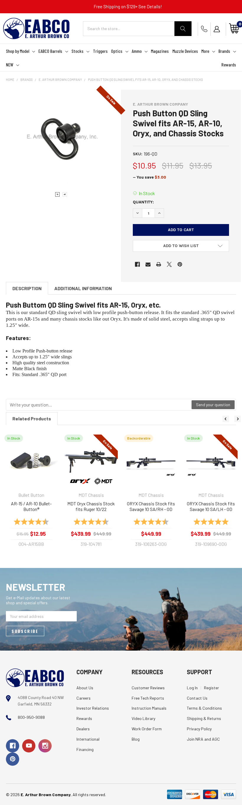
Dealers (83, 728)
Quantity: (143, 202)
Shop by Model (17, 51)
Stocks (77, 51)
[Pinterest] (179, 264)
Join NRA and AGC (203, 739)
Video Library (143, 718)
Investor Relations (92, 708)
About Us (84, 687)
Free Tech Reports (148, 698)
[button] (181, 246)
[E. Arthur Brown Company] (35, 677)
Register (211, 687)
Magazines (160, 51)
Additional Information (83, 288)
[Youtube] (28, 745)
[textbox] (99, 405)
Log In (192, 687)
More (205, 51)
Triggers (100, 51)
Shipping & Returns (204, 718)
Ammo (137, 51)
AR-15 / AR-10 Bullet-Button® (31, 506)
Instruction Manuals (149, 708)
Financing (85, 749)
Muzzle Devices (185, 51)
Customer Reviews (148, 687)
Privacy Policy (199, 728)
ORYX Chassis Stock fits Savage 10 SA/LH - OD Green (211, 506)
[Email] (148, 264)
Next (237, 419)
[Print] (158, 264)
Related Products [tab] (31, 418)
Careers (83, 698)
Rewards (228, 64)
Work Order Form (147, 728)
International (87, 739)
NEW (9, 64)
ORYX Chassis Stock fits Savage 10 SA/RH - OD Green (151, 506)
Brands (224, 51)
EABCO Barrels (50, 51)
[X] (169, 264)
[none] (61, 138)
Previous (226, 419)
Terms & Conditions (204, 708)
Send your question (213, 404)
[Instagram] (45, 745)
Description (27, 288)
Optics (116, 51)
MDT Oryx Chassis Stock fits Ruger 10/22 (91, 506)
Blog (136, 739)
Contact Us (197, 698)
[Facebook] (137, 264)
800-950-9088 (31, 717)
